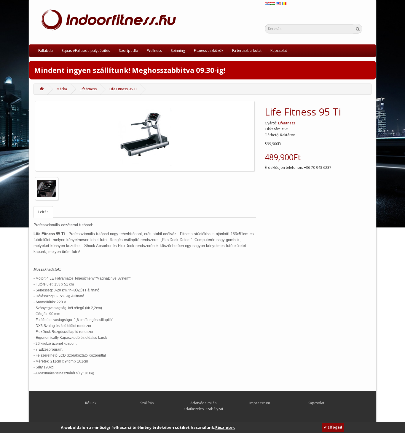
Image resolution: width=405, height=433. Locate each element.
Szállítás (147, 402)
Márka (62, 89)
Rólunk (90, 402)
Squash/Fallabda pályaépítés (86, 50)
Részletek (225, 427)
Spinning (178, 50)
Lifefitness (88, 89)
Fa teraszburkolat (247, 50)
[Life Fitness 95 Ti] (144, 136)
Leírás (43, 211)
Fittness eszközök (208, 50)
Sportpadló (128, 50)
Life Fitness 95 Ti (123, 89)
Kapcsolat (278, 50)
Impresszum (259, 402)
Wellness (154, 50)
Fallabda (45, 50)
